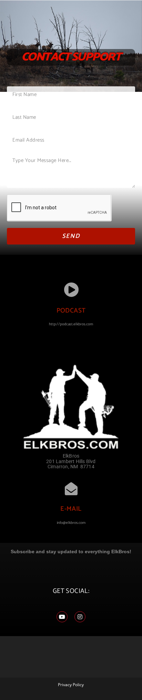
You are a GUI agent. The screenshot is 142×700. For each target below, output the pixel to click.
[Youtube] (62, 616)
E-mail (70, 509)
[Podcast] (71, 289)
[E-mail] (71, 488)
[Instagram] (79, 616)
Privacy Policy (71, 685)
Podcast (71, 310)
